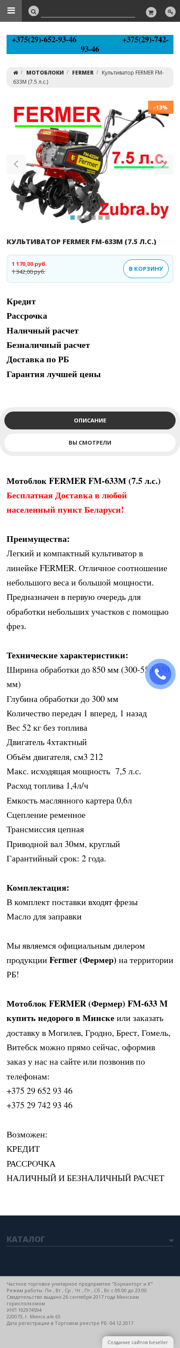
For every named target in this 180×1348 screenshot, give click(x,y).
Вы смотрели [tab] (90, 442)
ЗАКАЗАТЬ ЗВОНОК (164, 674)
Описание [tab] (90, 420)
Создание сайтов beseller (137, 1342)
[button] (16, 166)
